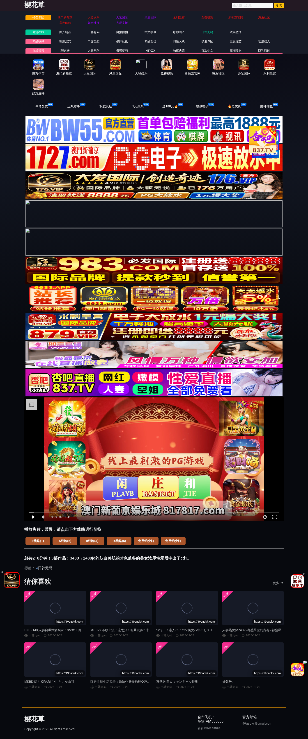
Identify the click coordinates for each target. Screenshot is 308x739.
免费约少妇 (146, 541)
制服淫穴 (65, 41)
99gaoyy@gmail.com (257, 723)
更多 (276, 583)
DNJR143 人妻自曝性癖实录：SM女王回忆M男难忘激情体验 (66, 630)
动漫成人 (264, 41)
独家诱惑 (179, 50)
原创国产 (179, 32)
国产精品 (65, 32)
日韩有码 (93, 32)
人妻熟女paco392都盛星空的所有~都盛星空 (253, 630)
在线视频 (38, 50)
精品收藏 (38, 41)
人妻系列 (93, 50)
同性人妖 (179, 41)
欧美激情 (235, 32)
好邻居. (227, 681)
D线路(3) (92, 541)
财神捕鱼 (266, 106)
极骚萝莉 (122, 50)
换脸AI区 (207, 41)
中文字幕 (150, 32)
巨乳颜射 (264, 50)
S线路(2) (65, 541)
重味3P (65, 50)
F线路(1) (38, 541)
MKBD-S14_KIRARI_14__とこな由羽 (49, 681)
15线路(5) (119, 541)
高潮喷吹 (235, 50)
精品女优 (150, 41)
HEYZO (150, 50)
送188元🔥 (170, 106)
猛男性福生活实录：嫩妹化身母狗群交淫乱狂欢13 (125, 681)
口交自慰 (93, 41)
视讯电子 (202, 106)
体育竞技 (41, 106)
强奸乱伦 (122, 41)
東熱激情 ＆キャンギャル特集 (177, 681)
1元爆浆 (138, 106)
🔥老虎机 (234, 106)
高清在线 (38, 32)
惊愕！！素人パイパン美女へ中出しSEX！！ (187, 630)
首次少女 (207, 50)
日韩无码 (207, 32)
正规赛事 (73, 106)
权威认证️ (105, 106)
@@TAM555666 (209, 728)
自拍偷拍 (122, 32)
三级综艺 (235, 41)
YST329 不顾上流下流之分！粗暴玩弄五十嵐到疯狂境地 (129, 630)
